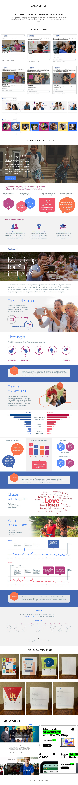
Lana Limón (39, 5)
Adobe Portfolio (43, 780)
